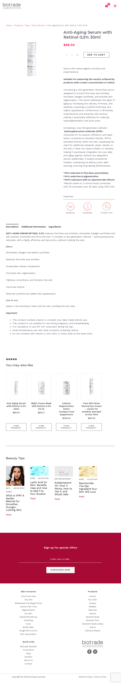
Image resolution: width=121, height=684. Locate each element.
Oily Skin (28, 600)
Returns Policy (85, 677)
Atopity (92, 603)
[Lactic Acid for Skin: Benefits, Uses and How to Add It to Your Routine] (39, 471)
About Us (28, 660)
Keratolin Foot (92, 620)
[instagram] (95, 651)
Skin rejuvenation (28, 634)
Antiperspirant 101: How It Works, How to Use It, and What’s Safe (63, 488)
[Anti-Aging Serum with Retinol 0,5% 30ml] (16, 386)
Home (9, 25)
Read (8, 514)
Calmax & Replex (92, 631)
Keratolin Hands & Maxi (92, 624)
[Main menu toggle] (115, 6)
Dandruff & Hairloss (28, 617)
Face (27, 25)
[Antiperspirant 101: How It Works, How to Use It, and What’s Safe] (64, 471)
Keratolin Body (92, 617)
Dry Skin (28, 613)
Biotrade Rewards (28, 646)
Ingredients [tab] (55, 226)
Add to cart (96, 54)
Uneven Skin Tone (28, 607)
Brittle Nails (28, 627)
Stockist (28, 657)
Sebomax (92, 610)
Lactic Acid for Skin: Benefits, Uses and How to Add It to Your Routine (38, 488)
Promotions (28, 650)
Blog (28, 653)
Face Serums (38, 25)
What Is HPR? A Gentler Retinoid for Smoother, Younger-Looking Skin (15, 503)
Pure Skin (92, 600)
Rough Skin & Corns (28, 631)
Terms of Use (100, 677)
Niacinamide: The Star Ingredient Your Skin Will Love (88, 487)
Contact (28, 664)
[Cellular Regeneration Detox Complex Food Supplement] (66, 386)
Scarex (93, 627)
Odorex (92, 613)
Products (18, 25)
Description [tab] (12, 226)
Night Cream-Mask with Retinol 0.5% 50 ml (41, 406)
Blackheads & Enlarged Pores (28, 603)
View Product (16, 427)
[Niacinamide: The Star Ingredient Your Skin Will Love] (88, 471)
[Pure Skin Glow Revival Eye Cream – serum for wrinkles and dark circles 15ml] (91, 386)
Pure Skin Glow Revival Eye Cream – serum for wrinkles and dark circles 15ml (92, 409)
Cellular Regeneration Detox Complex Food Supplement (66, 409)
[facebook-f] (89, 651)
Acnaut (92, 596)
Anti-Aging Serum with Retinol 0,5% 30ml (16, 406)
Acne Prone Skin (28, 596)
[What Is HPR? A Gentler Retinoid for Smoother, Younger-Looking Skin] (15, 475)
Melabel (92, 607)
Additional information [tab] (33, 226)
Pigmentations (28, 610)
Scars (28, 624)
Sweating (28, 620)
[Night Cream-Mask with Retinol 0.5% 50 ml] (41, 386)
